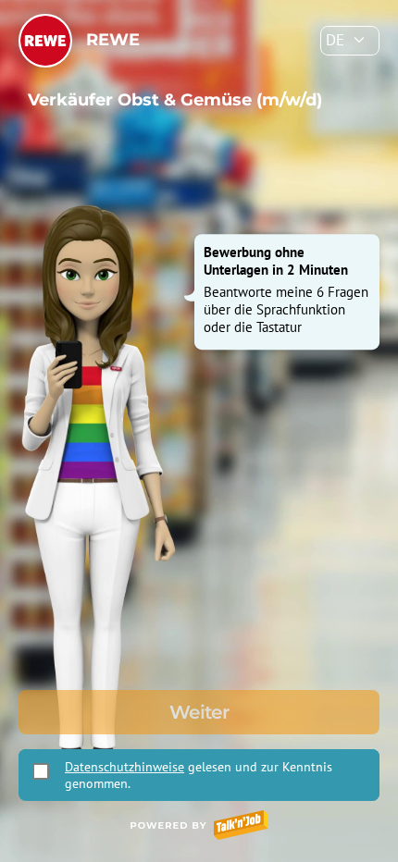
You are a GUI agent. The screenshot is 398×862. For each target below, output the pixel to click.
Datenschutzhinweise (124, 766)
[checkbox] (40, 771)
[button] (350, 41)
